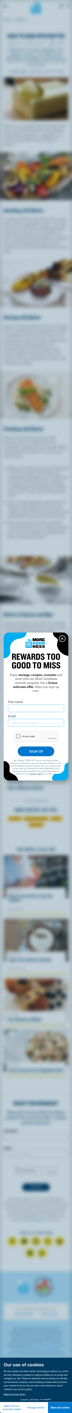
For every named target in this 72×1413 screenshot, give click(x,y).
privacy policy (36, 773)
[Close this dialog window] (62, 638)
